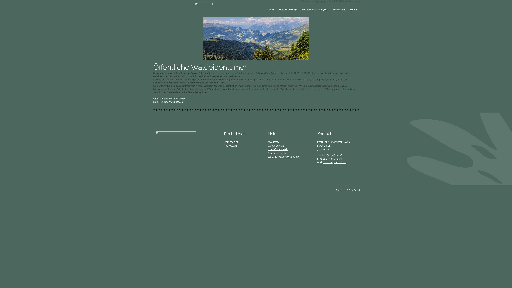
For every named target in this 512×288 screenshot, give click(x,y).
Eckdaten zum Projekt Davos (168, 102)
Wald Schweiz (276, 145)
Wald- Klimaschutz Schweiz (283, 156)
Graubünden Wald (278, 149)
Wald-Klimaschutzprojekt (314, 9)
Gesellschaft (339, 9)
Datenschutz (231, 142)
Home (271, 9)
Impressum (230, 145)
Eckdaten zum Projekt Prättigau (169, 98)
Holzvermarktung (288, 9)
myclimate (274, 142)
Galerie (353, 9)
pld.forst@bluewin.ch (334, 162)
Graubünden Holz (278, 153)
